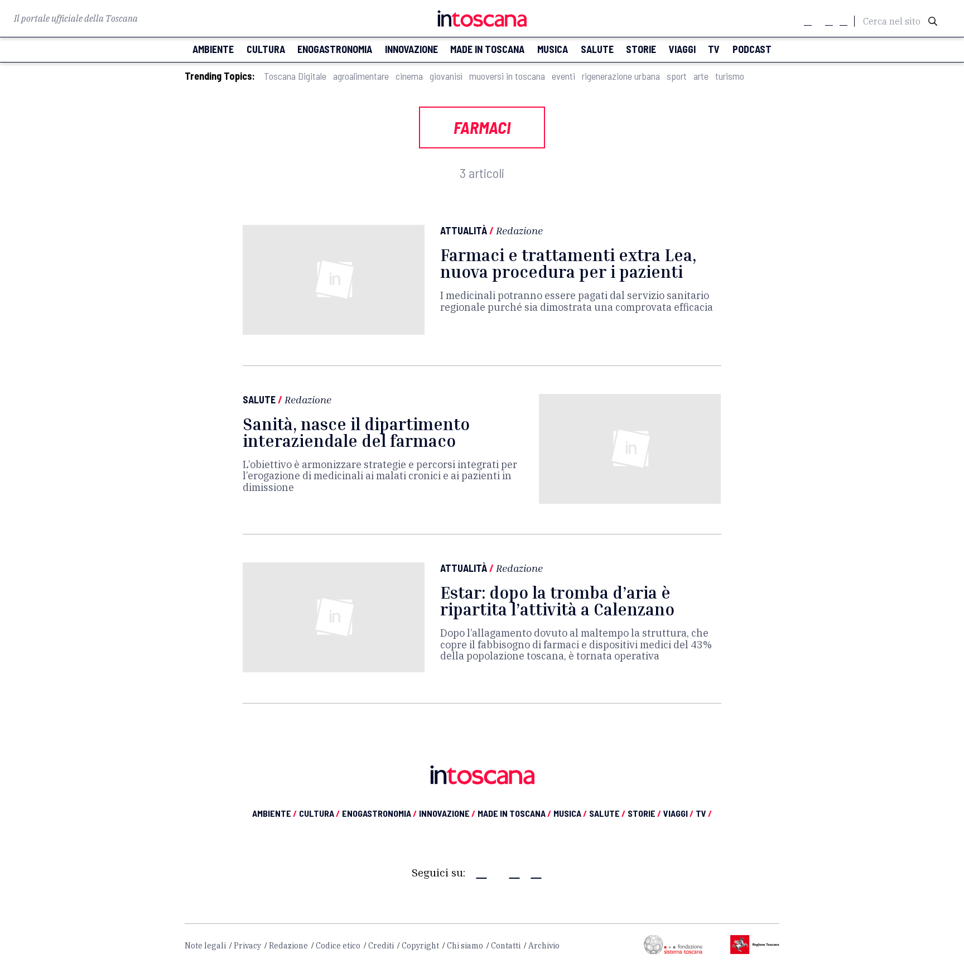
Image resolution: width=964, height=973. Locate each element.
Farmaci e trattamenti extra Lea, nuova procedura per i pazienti (568, 263)
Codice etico (338, 945)
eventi (563, 76)
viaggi (682, 49)
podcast (752, 49)
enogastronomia (334, 49)
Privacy (247, 945)
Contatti (505, 945)
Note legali (205, 945)
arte (700, 76)
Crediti (381, 945)
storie (641, 49)
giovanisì (446, 76)
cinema (409, 76)
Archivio (544, 945)
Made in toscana (487, 49)
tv (714, 49)
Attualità (463, 230)
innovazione (411, 49)
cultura (266, 49)
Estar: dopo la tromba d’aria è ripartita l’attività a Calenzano (557, 600)
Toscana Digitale (295, 76)
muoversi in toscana (507, 76)
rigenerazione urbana (621, 76)
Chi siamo (465, 945)
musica (552, 49)
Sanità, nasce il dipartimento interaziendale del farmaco (356, 432)
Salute (259, 399)
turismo (729, 76)
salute (597, 49)
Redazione (519, 230)
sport (677, 76)
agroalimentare (361, 76)
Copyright (420, 945)
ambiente (213, 49)
